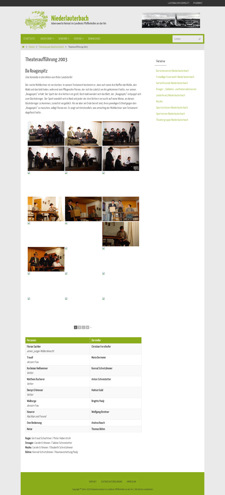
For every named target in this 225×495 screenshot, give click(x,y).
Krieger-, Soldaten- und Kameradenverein (176, 89)
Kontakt (93, 481)
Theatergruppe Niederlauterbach (51, 47)
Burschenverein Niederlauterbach (172, 70)
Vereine (32, 47)
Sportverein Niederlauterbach (170, 113)
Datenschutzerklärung (111, 481)
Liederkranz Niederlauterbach (170, 95)
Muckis (159, 101)
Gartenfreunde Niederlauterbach (172, 83)
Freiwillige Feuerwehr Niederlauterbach (175, 76)
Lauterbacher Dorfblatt (178, 3)
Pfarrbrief (197, 3)
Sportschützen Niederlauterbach (172, 107)
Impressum (131, 481)
